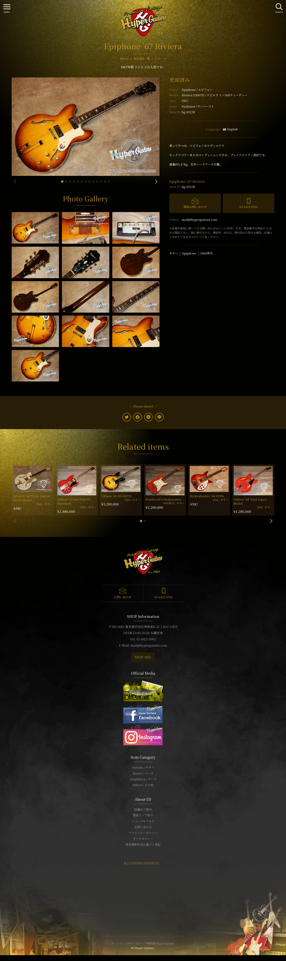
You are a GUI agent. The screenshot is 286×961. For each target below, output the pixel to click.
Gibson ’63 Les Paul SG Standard (74, 501)
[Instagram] (143, 734)
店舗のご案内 (143, 809)
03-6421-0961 (249, 207)
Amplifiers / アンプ (143, 779)
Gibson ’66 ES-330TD (116, 496)
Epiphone (197, 90)
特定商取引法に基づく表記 (143, 844)
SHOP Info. (143, 657)
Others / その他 (143, 785)
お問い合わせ (122, 597)
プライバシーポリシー (143, 833)
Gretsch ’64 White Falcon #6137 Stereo (31, 498)
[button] (62, 181)
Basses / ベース (143, 773)
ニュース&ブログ (143, 821)
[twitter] (126, 417)
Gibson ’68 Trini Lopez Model (250, 501)
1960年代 (206, 253)
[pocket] (148, 417)
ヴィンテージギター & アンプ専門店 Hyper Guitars (143, 943)
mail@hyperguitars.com (199, 219)
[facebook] (137, 417)
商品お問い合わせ (195, 207)
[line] (159, 417)
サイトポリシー (143, 838)
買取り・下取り (143, 815)
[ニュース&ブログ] (143, 691)
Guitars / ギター (143, 767)
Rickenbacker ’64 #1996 (207, 496)
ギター (173, 253)
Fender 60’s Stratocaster (163, 499)
